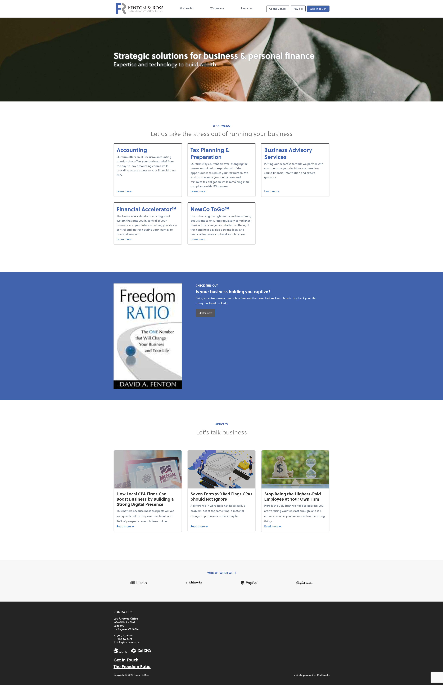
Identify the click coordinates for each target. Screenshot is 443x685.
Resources (246, 8)
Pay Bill (298, 9)
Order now (206, 313)
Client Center (277, 9)
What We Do (186, 8)
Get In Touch (318, 9)
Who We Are (217, 8)
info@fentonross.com (128, 642)
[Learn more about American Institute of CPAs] (120, 650)
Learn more (144, 191)
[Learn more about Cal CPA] (141, 650)
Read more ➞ (148, 526)
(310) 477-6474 (124, 639)
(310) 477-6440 (125, 635)
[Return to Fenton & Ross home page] (139, 9)
